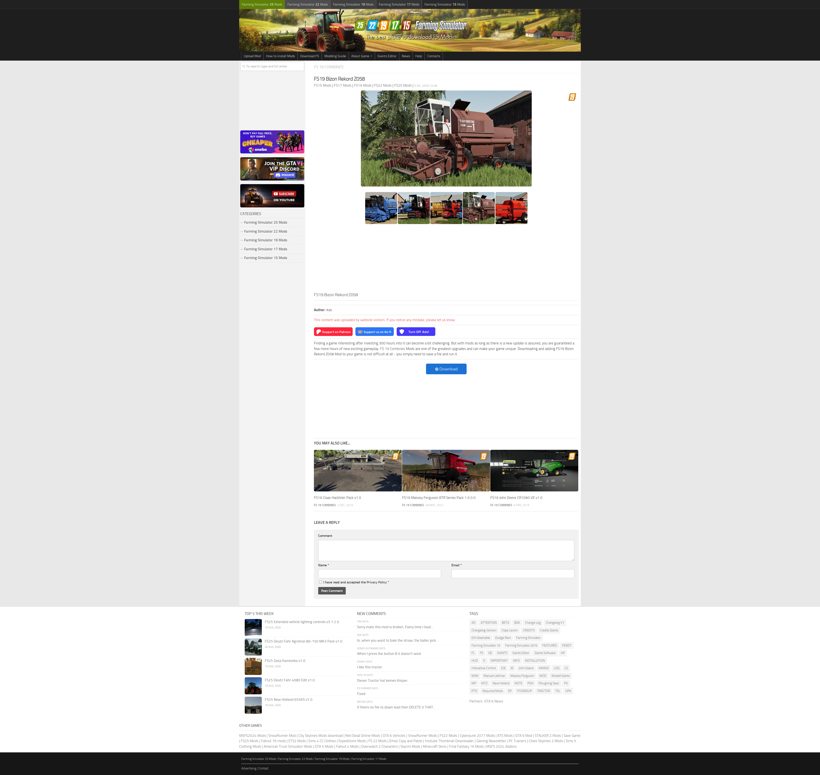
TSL (557, 691)
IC (484, 661)
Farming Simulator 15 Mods (265, 258)
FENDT (566, 645)
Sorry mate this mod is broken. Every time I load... (395, 627)
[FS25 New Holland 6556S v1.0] (253, 705)
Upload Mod (252, 56)
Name (323, 565)
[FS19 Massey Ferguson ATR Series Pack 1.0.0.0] (446, 470)
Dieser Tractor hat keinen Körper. (382, 680)
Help (418, 56)
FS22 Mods (448, 735)
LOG (556, 668)
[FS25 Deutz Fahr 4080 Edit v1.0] (253, 685)
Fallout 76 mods (273, 741)
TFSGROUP (524, 691)
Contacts (433, 56)
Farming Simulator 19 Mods (265, 240)
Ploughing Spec (549, 683)
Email (456, 565)
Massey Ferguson (522, 676)
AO (474, 623)
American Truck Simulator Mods (288, 746)
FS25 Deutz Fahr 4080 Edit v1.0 (290, 680)
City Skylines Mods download (320, 735)
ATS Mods (505, 735)
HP (563, 653)
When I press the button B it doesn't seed (389, 653)
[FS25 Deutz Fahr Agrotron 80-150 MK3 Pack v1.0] (253, 647)
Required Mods (492, 691)
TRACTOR (543, 691)
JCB (503, 668)
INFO (516, 661)
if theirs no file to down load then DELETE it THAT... (396, 707)
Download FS (309, 56)
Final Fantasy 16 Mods (466, 746)
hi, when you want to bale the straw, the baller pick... (397, 640)
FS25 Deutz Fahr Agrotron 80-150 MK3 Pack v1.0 (303, 641)
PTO (474, 691)
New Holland (501, 683)
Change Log (533, 623)
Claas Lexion (510, 630)
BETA (505, 623)
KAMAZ (544, 668)
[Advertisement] (446, 259)
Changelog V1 (555, 623)
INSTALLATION (535, 661)
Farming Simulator (528, 638)
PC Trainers (517, 741)
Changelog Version (484, 630)
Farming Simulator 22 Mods (265, 231)
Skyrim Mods (410, 746)
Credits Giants (549, 630)
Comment (325, 536)
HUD (475, 661)
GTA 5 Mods (324, 746)
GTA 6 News (493, 701)
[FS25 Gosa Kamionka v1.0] (253, 666)
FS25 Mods (249, 741)
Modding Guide (335, 56)
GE (490, 653)
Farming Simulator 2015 (521, 645)
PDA (530, 683)
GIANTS (502, 653)
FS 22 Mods (377, 741)
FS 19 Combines (328, 66)
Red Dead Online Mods (362, 735)
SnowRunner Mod (282, 735)
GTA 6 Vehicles (394, 735)
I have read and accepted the (356, 582)
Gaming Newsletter (491, 741)
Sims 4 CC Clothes (322, 741)
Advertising (248, 768)
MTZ (484, 683)
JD (512, 668)
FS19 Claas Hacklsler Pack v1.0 (337, 497)
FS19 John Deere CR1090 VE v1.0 (516, 497)
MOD (542, 676)
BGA (517, 623)
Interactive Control (484, 668)
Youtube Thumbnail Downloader (449, 741)
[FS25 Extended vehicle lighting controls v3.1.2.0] (253, 627)
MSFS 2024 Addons (501, 746)
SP (510, 691)
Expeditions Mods (352, 741)
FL (473, 653)
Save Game (572, 735)
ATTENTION (489, 623)
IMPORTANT (499, 661)
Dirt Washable (481, 638)
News (406, 56)
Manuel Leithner (494, 676)
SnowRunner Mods (422, 735)
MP (474, 683)
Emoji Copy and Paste (405, 741)
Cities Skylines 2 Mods (546, 741)
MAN (475, 676)
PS (566, 683)
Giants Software (545, 653)
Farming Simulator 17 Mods (265, 249)
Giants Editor (387, 56)
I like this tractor (369, 667)
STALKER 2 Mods (548, 735)
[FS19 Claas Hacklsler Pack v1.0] (358, 470)
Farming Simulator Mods (262, 4)
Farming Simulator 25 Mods (258, 759)
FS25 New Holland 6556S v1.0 (288, 699)
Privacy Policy (377, 582)
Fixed (361, 694)
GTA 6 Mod (523, 735)
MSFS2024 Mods (252, 735)
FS (481, 653)
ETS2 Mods (297, 741)
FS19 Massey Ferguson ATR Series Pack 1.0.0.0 (439, 497)
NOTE (518, 683)
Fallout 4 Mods (347, 746)
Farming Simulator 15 (486, 645)
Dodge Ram (503, 638)
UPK (568, 691)
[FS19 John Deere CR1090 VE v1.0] (534, 470)
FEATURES (549, 645)
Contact (263, 768)
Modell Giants (561, 676)
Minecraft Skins (435, 746)
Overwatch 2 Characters (379, 746)
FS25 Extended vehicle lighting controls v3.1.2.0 (302, 622)
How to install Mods (280, 56)
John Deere (526, 668)
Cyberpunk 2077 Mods (477, 735)
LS (566, 668)
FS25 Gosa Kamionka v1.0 (285, 660)
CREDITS (529, 630)
